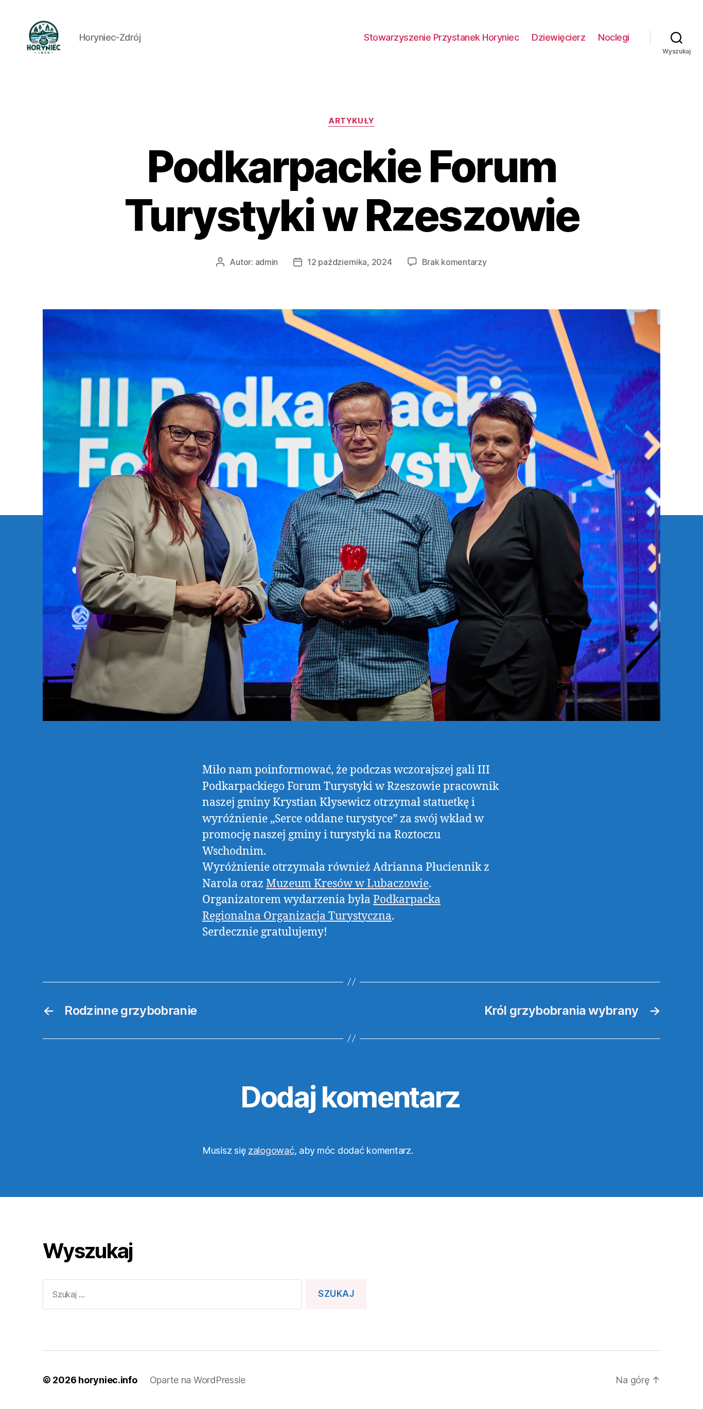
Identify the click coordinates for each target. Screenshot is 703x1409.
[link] (347, 884)
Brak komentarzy (454, 262)
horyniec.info (107, 1380)
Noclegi (613, 37)
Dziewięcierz (558, 37)
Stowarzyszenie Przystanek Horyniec (441, 37)
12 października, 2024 (349, 262)
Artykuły (351, 121)
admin (266, 262)
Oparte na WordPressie (197, 1380)
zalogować (271, 1150)
